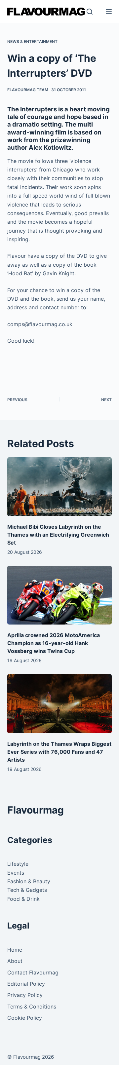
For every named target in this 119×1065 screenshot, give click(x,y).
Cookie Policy (24, 1017)
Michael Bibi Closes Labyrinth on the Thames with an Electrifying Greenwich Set (58, 534)
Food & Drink (23, 898)
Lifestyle (17, 863)
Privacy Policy (25, 995)
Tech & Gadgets (27, 890)
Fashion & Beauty (28, 881)
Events (15, 872)
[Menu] (109, 12)
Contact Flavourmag (33, 972)
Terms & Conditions (31, 1006)
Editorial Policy (26, 983)
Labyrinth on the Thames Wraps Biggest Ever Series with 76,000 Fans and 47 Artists (59, 752)
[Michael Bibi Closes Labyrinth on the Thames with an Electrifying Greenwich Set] (59, 486)
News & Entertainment (32, 41)
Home (14, 949)
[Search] (89, 11)
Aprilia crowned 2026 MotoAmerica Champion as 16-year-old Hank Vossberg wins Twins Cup (53, 643)
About (14, 961)
